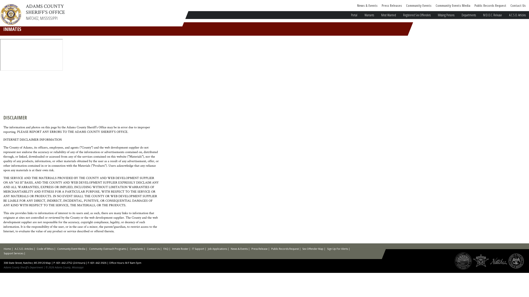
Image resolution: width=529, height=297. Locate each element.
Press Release (259, 249)
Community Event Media (71, 249)
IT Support (198, 249)
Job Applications (217, 249)
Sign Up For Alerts (337, 249)
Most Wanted (388, 15)
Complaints (136, 249)
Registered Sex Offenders (417, 15)
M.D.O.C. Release (492, 15)
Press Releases (392, 5)
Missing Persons (446, 15)
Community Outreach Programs (107, 249)
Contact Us (518, 5)
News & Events (367, 5)
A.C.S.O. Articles (517, 15)
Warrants (369, 15)
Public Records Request (490, 5)
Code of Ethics (45, 249)
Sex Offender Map (312, 249)
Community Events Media (453, 5)
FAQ (165, 249)
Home (7, 249)
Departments (469, 15)
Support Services (13, 253)
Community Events (418, 5)
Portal (354, 15)
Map (48, 263)
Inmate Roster (180, 249)
